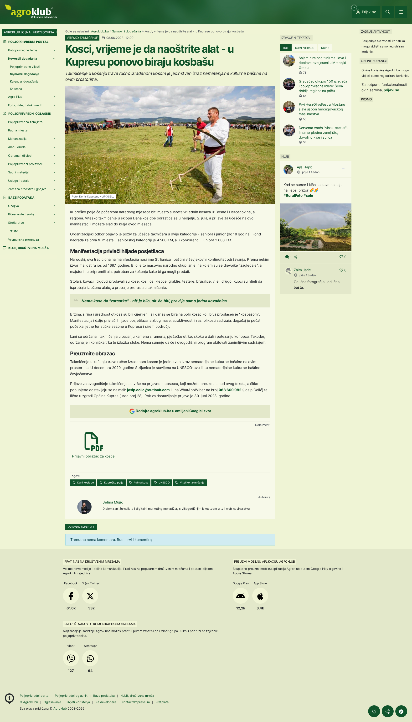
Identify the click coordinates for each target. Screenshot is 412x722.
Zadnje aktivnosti (375, 31)
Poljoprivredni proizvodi (25, 164)
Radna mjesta (17, 130)
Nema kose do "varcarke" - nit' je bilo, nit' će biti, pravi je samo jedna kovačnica (154, 300)
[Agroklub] (31, 11)
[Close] (388, 12)
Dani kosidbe (85, 482)
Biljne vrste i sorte (21, 214)
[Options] (343, 168)
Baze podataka (21, 197)
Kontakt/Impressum (136, 702)
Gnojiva (13, 206)
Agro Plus (15, 97)
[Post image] (315, 227)
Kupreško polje (113, 482)
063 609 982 (230, 390)
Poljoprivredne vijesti (25, 66)
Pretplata (162, 702)
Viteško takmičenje (192, 482)
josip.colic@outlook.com (148, 390)
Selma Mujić (113, 502)
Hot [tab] (285, 48)
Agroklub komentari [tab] (81, 526)
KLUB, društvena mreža (28, 248)
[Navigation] (401, 12)
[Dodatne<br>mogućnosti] (401, 711)
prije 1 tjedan (310, 172)
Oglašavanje (52, 702)
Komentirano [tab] (304, 48)
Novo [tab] (325, 48)
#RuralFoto (293, 195)
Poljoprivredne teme (22, 50)
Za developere (106, 702)
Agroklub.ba (100, 31)
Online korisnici (373, 61)
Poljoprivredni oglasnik (29, 113)
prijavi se (391, 90)
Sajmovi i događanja (126, 31)
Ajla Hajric (305, 167)
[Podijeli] (388, 711)
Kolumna (16, 89)
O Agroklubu (29, 702)
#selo (308, 195)
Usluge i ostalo (19, 180)
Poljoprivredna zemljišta (25, 122)
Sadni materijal (18, 172)
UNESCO (164, 482)
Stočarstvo (16, 222)
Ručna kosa (140, 482)
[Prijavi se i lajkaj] (374, 711)
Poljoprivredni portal (35, 695)
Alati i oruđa (17, 147)
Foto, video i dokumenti (25, 105)
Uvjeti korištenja (78, 702)
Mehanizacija (17, 138)
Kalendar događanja (24, 81)
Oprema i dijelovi (20, 155)
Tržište (13, 231)
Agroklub (60, 708)
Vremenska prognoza (23, 239)
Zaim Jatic (302, 270)
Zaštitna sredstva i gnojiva (27, 189)
